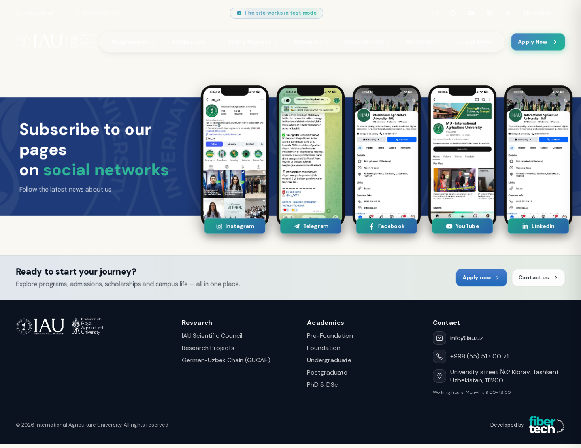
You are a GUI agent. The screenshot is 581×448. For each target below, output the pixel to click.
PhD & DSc (322, 384)
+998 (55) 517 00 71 (99, 13)
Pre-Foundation (330, 335)
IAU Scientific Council (212, 335)
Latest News (474, 42)
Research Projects (208, 348)
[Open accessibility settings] (434, 13)
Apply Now (532, 42)
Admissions (188, 42)
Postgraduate (327, 372)
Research (308, 42)
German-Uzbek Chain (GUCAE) (226, 360)
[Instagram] (453, 13)
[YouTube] (471, 13)
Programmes (130, 42)
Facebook (391, 226)
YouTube (467, 226)
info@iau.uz (39, 13)
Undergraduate (329, 360)
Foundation (323, 348)
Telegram (315, 226)
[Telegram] (507, 13)
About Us (419, 42)
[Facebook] (489, 13)
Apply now (476, 277)
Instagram (239, 226)
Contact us (534, 277)
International (364, 42)
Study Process (249, 42)
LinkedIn (543, 226)
